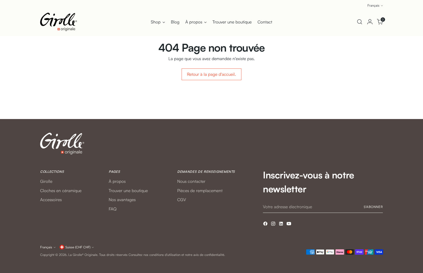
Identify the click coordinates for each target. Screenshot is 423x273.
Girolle (46, 181)
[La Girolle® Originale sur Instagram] (274, 224)
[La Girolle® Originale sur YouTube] (289, 224)
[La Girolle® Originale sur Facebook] (266, 224)
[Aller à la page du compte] (370, 22)
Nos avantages (122, 199)
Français (373, 5)
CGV (181, 199)
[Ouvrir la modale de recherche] (359, 22)
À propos (117, 181)
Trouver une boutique (128, 190)
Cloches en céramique (61, 190)
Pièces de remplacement (200, 190)
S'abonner (373, 207)
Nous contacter (191, 181)
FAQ (113, 208)
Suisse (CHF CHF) (77, 247)
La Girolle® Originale (82, 255)
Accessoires (51, 199)
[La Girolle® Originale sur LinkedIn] (281, 224)
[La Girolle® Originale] (58, 22)
